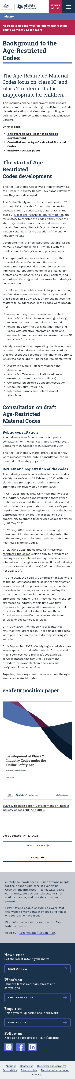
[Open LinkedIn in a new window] (32, 1045)
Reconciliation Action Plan (37, 932)
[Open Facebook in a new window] (20, 1045)
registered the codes (16, 554)
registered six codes (57, 646)
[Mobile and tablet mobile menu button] (68, 6)
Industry (8, 17)
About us (11, 1065)
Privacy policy (29, 1070)
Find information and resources (27, 922)
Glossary (36, 1074)
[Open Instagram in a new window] (8, 1045)
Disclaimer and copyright (51, 1065)
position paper (54, 251)
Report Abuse (55, 7)
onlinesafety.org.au (29, 461)
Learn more (34, 29)
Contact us (26, 1065)
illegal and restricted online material (38, 214)
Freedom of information (55, 1070)
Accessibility (10, 1070)
